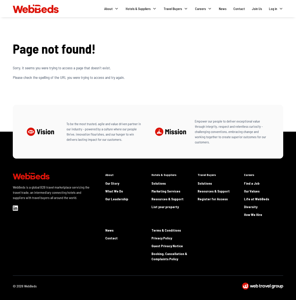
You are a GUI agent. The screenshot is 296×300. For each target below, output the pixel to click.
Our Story (112, 183)
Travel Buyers (207, 175)
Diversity (250, 207)
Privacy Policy (161, 238)
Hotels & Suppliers (163, 175)
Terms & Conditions (166, 230)
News (222, 9)
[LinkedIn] (15, 208)
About (109, 175)
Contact (239, 9)
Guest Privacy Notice (167, 246)
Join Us (257, 9)
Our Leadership (116, 199)
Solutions (158, 183)
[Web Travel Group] (262, 286)
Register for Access (213, 199)
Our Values (252, 191)
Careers (249, 175)
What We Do (114, 191)
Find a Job (252, 183)
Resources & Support (167, 199)
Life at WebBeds (256, 199)
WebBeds (30, 286)
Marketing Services (165, 191)
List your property (165, 207)
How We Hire (253, 214)
